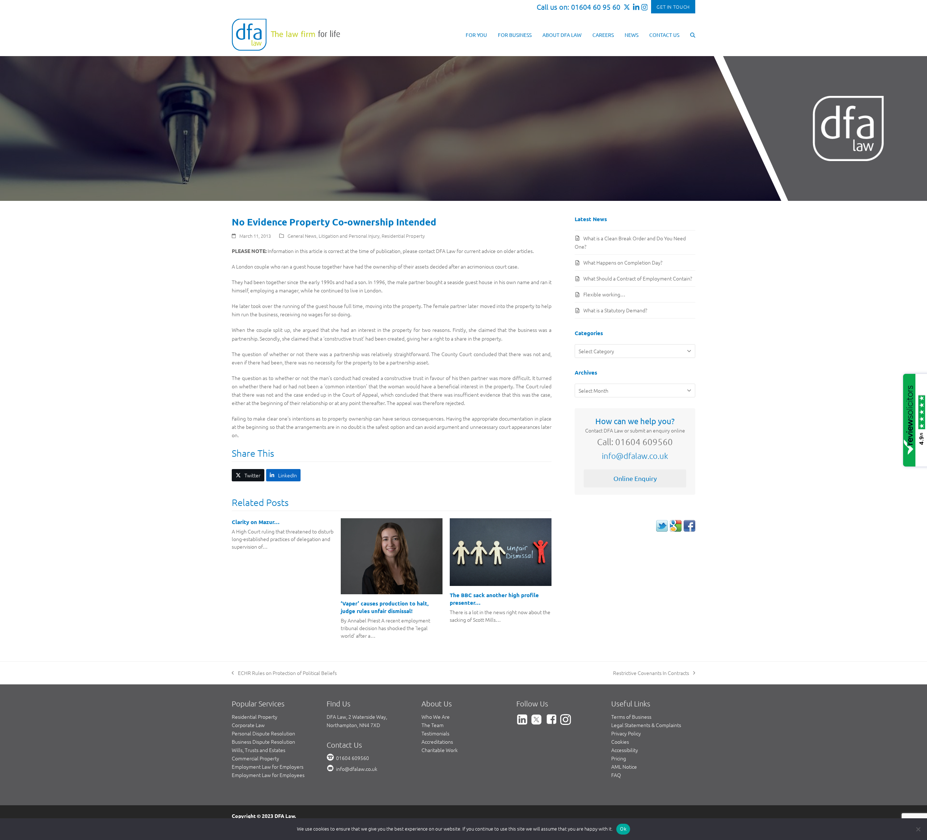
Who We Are (435, 716)
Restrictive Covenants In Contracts (651, 673)
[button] (693, 34)
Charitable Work (439, 750)
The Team (432, 725)
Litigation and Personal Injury (349, 235)
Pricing (618, 758)
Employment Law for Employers (267, 766)
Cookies (620, 741)
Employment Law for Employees (268, 774)
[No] (918, 829)
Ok (623, 829)
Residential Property (403, 235)
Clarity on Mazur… (256, 521)
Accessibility (624, 750)
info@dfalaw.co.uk (635, 455)
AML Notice (624, 766)
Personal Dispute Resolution (263, 733)
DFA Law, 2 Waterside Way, (357, 716)
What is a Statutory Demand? (615, 310)
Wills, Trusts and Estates (258, 750)
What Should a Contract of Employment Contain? (637, 278)
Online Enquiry (635, 478)
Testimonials (435, 733)
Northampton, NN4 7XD (353, 725)
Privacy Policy (626, 733)
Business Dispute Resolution (263, 741)
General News (302, 235)
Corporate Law (248, 725)
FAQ (616, 774)
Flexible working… (604, 294)
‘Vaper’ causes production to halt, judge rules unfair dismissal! (385, 607)
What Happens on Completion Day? (622, 262)
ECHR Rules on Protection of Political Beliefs (284, 673)
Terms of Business (631, 716)
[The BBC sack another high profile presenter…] (500, 551)
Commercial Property (255, 758)
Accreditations (437, 741)
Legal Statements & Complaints (646, 725)
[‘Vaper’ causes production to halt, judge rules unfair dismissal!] (391, 555)
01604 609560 (352, 757)
